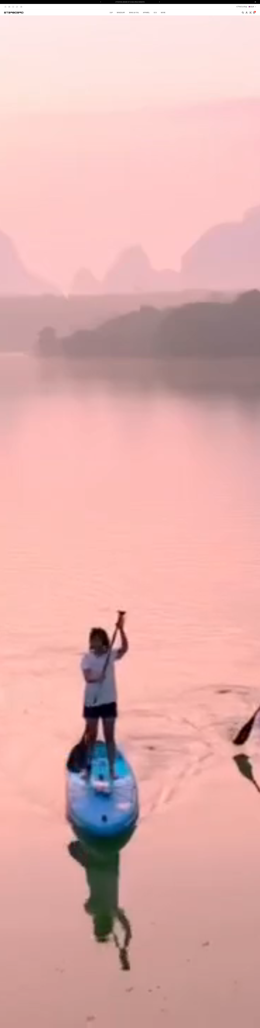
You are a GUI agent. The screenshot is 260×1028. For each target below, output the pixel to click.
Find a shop (242, 6)
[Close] (255, 2)
